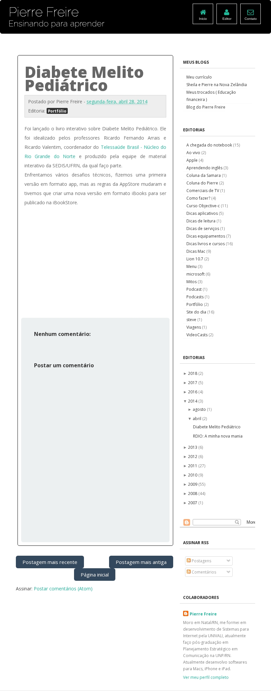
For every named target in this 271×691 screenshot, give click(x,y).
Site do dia (196, 312)
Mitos (192, 281)
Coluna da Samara (204, 175)
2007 (193, 503)
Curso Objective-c (203, 206)
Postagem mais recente (49, 562)
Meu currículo (199, 77)
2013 (193, 447)
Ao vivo (193, 152)
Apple (192, 160)
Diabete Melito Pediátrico (217, 427)
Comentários (203, 572)
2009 (193, 484)
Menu (192, 266)
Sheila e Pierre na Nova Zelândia (216, 84)
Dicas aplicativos (202, 213)
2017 (193, 382)
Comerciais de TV (203, 190)
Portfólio (57, 111)
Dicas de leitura (201, 221)
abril (197, 418)
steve (191, 319)
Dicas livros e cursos (206, 244)
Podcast (194, 289)
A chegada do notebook (209, 145)
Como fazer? (198, 198)
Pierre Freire (203, 614)
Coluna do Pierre (202, 183)
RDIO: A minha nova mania (218, 436)
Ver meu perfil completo (206, 677)
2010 (193, 475)
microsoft (196, 274)
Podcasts (195, 297)
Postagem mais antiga (141, 562)
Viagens (194, 327)
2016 (193, 392)
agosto (200, 409)
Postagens (201, 561)
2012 (193, 456)
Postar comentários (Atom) (63, 588)
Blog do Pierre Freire (205, 107)
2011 (193, 466)
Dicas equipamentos (206, 236)
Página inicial (95, 574)
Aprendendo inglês (204, 168)
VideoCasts (197, 335)
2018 (193, 373)
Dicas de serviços (203, 228)
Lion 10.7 (195, 259)
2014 (193, 401)
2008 (193, 493)
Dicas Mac (196, 251)
